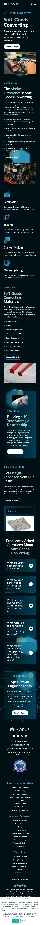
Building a (18, 420)
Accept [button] (15, 921)
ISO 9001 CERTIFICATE (21, 745)
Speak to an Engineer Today (20, 684)
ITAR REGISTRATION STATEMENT (21, 749)
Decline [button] (24, 921)
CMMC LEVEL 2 (13, 752)
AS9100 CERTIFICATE (21, 741)
